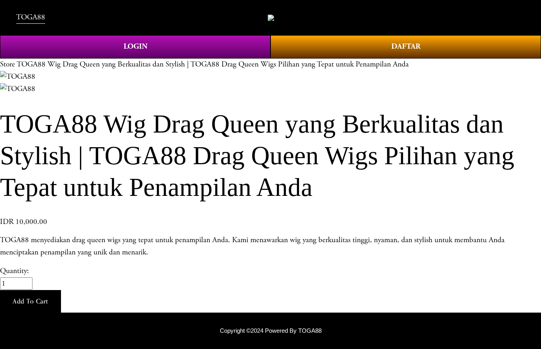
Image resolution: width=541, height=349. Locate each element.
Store (7, 64)
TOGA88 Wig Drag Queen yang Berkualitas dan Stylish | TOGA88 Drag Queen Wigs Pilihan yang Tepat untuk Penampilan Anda (213, 64)
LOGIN (135, 46)
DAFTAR (406, 46)
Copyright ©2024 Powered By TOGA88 (271, 330)
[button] (30, 301)
